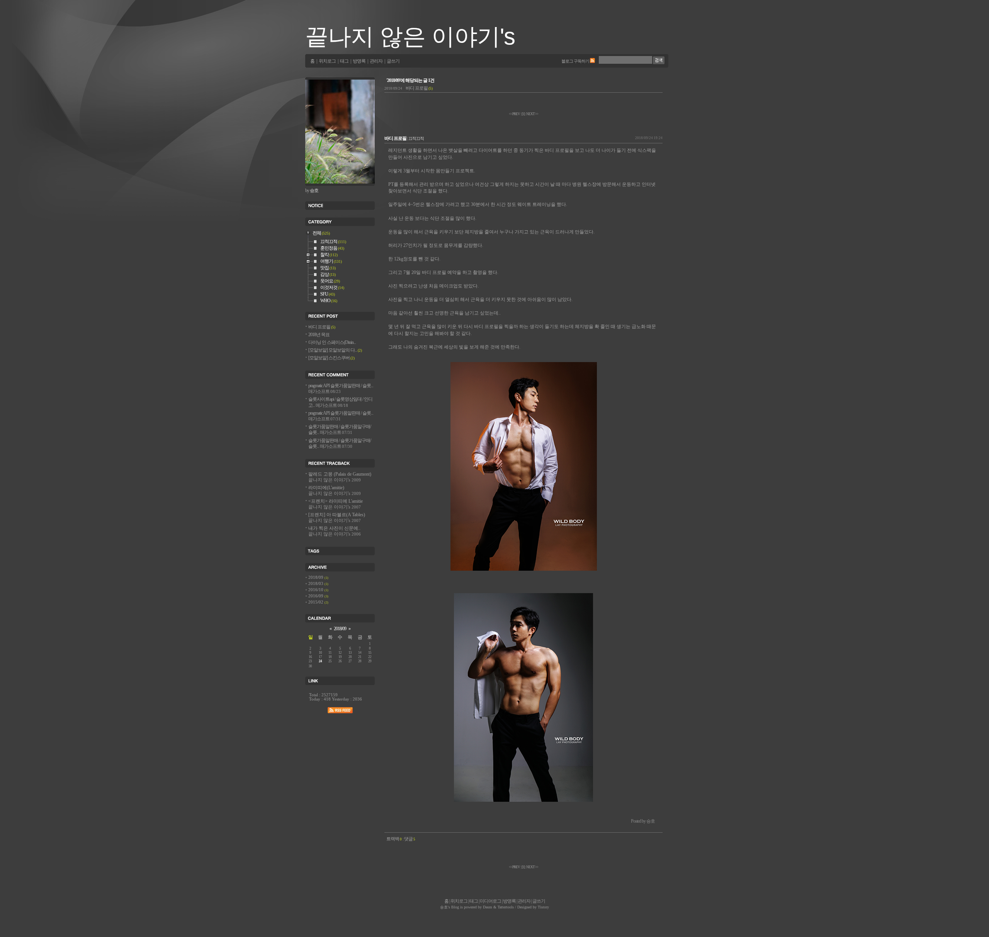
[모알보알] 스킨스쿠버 (331, 358)
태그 (344, 61)
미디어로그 (490, 901)
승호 (444, 907)
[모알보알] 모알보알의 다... (335, 350)
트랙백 (394, 839)
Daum (487, 907)
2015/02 (316, 602)
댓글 (409, 839)
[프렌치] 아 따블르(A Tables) (336, 517)
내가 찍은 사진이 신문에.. (334, 531)
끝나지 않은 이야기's (410, 36)
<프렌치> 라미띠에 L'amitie (335, 504)
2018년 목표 (319, 334)
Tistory (543, 907)
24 (320, 661)
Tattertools (506, 907)
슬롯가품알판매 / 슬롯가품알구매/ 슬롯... (339, 429)
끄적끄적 (416, 138)
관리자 (376, 61)
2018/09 (316, 577)
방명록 (359, 61)
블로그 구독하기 (575, 61)
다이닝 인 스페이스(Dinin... (332, 342)
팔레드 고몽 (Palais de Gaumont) (339, 477)
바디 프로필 (408, 88)
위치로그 (327, 61)
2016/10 (316, 590)
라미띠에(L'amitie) (334, 490)
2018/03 (316, 584)
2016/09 (316, 596)
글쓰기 (393, 61)
